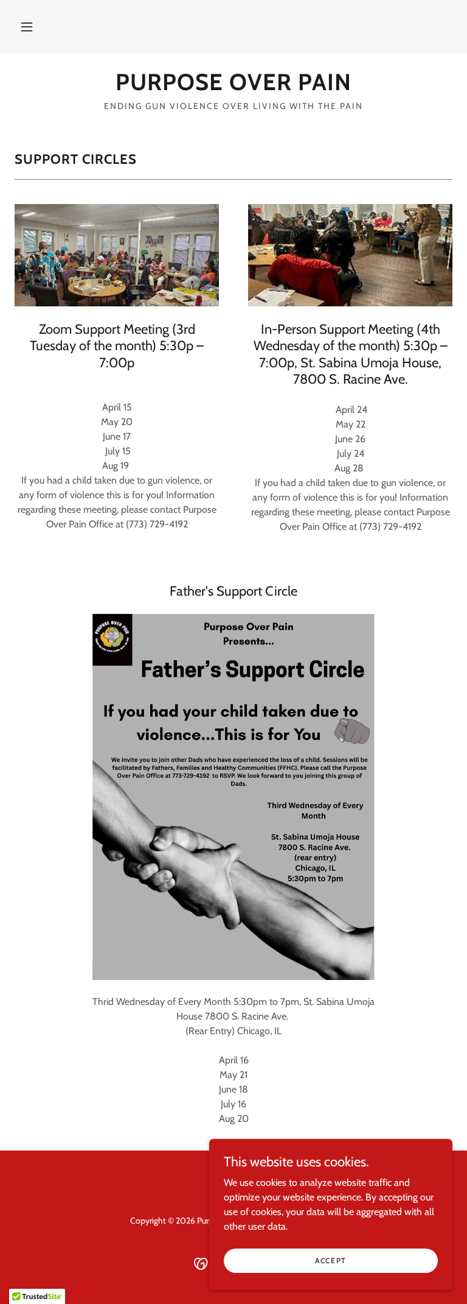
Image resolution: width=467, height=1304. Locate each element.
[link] (233, 87)
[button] (27, 27)
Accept (331, 1260)
